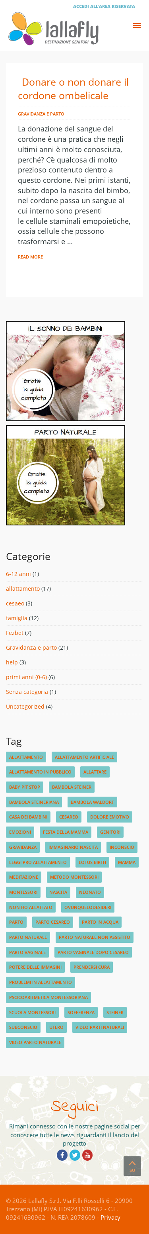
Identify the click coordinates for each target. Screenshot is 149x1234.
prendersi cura (92, 967)
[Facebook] (62, 1155)
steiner (115, 1012)
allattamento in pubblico (40, 772)
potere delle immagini (35, 967)
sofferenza (81, 1012)
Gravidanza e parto (41, 114)
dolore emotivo (109, 817)
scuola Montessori (32, 1012)
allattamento (23, 588)
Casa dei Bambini (28, 817)
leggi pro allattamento (38, 862)
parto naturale (28, 937)
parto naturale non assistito (94, 937)
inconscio (122, 847)
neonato (90, 892)
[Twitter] (75, 1155)
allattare (94, 772)
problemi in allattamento (40, 982)
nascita (58, 892)
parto (16, 922)
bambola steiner (71, 787)
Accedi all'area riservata (104, 6)
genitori (110, 832)
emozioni (20, 832)
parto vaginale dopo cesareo (93, 952)
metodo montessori (74, 877)
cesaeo (15, 603)
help (12, 662)
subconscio (23, 1027)
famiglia (16, 618)
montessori (23, 892)
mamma (126, 862)
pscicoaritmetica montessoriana (48, 997)
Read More (30, 257)
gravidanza (23, 847)
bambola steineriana (34, 802)
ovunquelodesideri (87, 907)
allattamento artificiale (84, 757)
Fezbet (14, 633)
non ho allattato (30, 907)
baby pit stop (24, 787)
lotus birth (92, 862)
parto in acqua (100, 922)
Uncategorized (25, 706)
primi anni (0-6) (26, 677)
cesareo (68, 817)
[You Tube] (87, 1155)
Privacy (110, 1217)
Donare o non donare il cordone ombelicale (73, 88)
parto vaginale (27, 952)
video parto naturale (35, 1042)
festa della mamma (65, 832)
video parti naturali (99, 1027)
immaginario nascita (73, 847)
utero (56, 1027)
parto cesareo (52, 922)
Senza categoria (27, 691)
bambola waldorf (92, 802)
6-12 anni (18, 574)
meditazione (23, 877)
